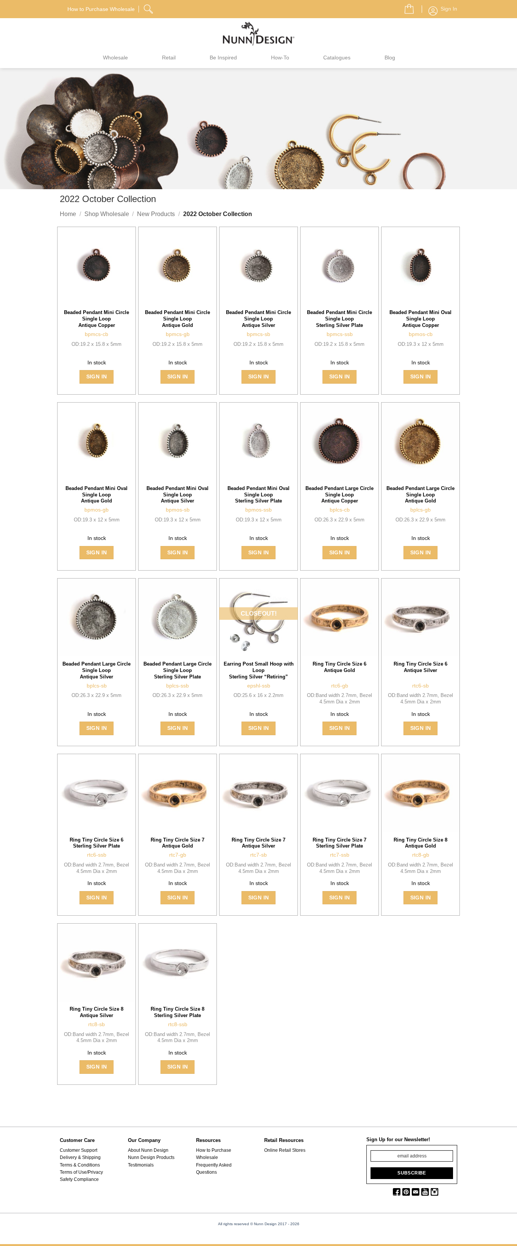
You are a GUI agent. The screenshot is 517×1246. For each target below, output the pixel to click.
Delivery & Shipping (80, 1157)
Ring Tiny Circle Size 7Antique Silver (258, 843)
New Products (156, 214)
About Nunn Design (148, 1150)
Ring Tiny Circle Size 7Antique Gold (177, 843)
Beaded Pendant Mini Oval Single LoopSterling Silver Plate (258, 494)
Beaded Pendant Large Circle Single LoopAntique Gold (420, 494)
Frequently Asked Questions (214, 1168)
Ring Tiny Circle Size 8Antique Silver (96, 1012)
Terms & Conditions (80, 1165)
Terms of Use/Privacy (81, 1172)
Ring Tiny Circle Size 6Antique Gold (339, 667)
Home (68, 214)
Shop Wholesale (106, 214)
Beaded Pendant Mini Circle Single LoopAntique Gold (177, 319)
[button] (406, 7)
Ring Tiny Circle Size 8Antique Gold (420, 843)
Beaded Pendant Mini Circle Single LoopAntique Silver (258, 319)
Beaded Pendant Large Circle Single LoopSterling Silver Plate (177, 670)
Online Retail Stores (284, 1150)
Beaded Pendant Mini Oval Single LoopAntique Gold (96, 494)
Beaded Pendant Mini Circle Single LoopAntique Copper (96, 319)
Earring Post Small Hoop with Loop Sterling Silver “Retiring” (259, 670)
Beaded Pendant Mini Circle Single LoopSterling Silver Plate (339, 319)
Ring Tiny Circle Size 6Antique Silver (420, 667)
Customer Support (78, 1150)
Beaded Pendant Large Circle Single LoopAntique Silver (96, 670)
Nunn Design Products (151, 1157)
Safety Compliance (79, 1179)
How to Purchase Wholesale (213, 1154)
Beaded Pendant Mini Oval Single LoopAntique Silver (177, 494)
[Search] (149, 8)
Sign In (96, 376)
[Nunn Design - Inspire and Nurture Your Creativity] (258, 33)
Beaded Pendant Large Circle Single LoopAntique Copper (339, 494)
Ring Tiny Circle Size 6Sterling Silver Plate (96, 843)
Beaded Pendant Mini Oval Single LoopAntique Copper (420, 319)
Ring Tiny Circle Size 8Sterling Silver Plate (177, 1012)
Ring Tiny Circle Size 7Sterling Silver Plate (339, 843)
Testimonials (141, 1165)
